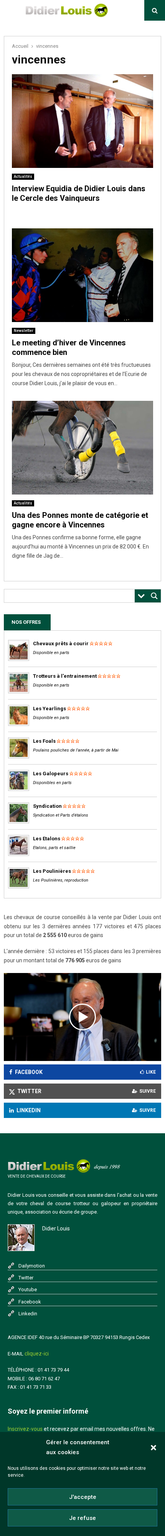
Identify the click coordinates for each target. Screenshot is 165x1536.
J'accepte (82, 1497)
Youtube (27, 1289)
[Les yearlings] (18, 724)
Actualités (23, 176)
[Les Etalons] (18, 854)
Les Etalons (46, 838)
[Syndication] (18, 822)
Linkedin (27, 1313)
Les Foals (44, 741)
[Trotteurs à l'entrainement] (18, 692)
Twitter (25, 1278)
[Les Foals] (18, 757)
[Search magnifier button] (154, 595)
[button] (153, 1447)
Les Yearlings (49, 708)
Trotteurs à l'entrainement (65, 676)
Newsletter (23, 331)
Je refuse (82, 1518)
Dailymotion (31, 1266)
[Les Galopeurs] (18, 789)
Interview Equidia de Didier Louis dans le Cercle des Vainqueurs (78, 193)
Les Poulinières (52, 871)
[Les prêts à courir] (18, 659)
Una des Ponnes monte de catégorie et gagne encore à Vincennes (80, 520)
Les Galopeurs (50, 773)
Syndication (47, 806)
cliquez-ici (37, 1354)
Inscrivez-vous (25, 1429)
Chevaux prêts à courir (61, 643)
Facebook (29, 1302)
